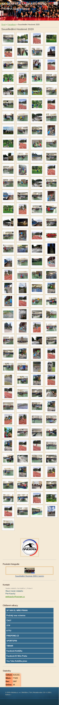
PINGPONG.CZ (12, 636)
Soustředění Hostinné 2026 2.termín (29, 576)
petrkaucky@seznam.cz (15, 597)
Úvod (3, 25)
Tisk (30, 692)
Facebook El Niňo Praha (16, 656)
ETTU (8, 631)
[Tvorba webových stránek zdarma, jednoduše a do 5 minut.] (20, 692)
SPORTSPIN (11, 641)
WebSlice (25, 692)
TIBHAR (9, 646)
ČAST (8, 621)
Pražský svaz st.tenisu (15, 615)
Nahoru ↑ (8, 694)
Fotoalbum (12, 25)
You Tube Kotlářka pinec (16, 661)
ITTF (8, 626)
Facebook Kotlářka (14, 651)
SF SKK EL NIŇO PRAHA (17, 610)
